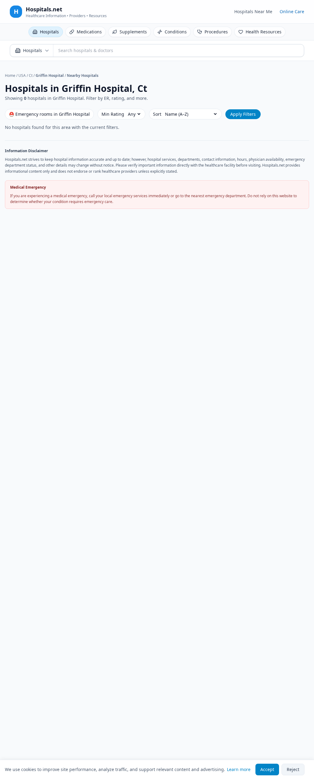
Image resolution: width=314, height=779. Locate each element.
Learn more (239, 769)
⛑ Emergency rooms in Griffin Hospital (49, 114)
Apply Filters (243, 114)
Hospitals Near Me (253, 11)
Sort (157, 114)
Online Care (292, 11)
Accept (267, 769)
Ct (31, 75)
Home (10, 75)
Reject (293, 769)
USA (22, 75)
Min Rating (112, 114)
